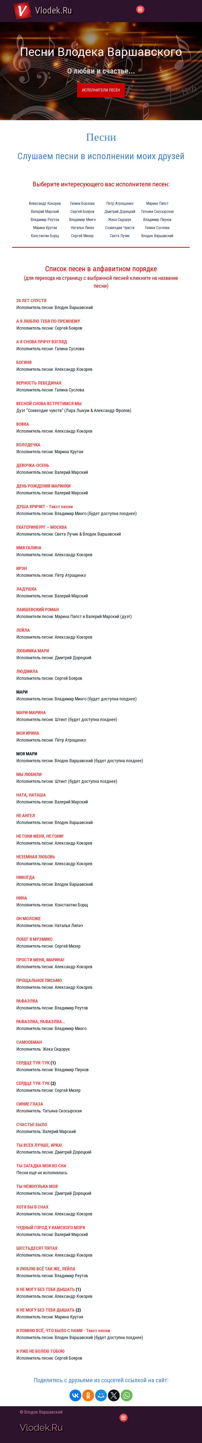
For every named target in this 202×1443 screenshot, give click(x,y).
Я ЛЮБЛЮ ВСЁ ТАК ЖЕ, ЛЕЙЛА (45, 1269)
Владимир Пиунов (157, 219)
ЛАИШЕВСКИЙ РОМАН (37, 609)
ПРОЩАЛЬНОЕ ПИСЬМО (39, 980)
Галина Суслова (157, 227)
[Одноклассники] (88, 1395)
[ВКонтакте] (75, 1395)
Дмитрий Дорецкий (119, 211)
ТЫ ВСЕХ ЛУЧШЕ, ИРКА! (39, 1145)
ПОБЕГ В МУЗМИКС (34, 939)
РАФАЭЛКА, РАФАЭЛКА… (40, 1021)
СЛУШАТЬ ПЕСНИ (101, 90)
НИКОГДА (25, 877)
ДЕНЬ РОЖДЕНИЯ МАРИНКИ (43, 486)
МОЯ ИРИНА (27, 733)
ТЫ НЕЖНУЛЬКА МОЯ (37, 1186)
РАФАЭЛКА (27, 1001)
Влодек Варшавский (157, 235)
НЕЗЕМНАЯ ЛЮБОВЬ (35, 857)
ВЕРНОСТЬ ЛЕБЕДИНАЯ (38, 383)
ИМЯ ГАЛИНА (28, 548)
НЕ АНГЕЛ (25, 815)
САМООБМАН (29, 1042)
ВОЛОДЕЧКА (28, 445)
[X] (114, 1395)
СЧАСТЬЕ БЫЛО (31, 1124)
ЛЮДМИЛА (27, 671)
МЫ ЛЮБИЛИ (29, 774)
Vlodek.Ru (53, 10)
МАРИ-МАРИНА (31, 712)
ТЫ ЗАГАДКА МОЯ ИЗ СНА (41, 1166)
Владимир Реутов (45, 219)
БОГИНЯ (24, 362)
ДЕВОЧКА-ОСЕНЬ (32, 465)
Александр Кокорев (45, 203)
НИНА (21, 898)
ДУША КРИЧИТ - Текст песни (44, 506)
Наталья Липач (82, 227)
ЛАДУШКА (26, 589)
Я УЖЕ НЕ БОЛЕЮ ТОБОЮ (40, 1351)
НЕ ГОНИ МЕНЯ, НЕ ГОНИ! (40, 836)
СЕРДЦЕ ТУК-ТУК (33, 1063)
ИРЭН (21, 568)
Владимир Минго (82, 219)
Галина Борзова (82, 203)
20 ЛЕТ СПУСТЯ (31, 300)
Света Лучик (120, 235)
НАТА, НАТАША (31, 795)
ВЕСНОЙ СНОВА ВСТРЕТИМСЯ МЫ (49, 403)
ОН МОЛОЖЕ (28, 918)
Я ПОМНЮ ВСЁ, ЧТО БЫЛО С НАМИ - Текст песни (63, 1330)
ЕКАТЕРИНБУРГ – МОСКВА (41, 527)
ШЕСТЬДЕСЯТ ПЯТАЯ (36, 1248)
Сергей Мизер (82, 235)
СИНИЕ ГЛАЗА (29, 1104)
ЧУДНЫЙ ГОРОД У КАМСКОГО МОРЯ (50, 1227)
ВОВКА (22, 424)
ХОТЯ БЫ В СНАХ (32, 1207)
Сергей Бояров (82, 211)
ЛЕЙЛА (23, 630)
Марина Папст (157, 203)
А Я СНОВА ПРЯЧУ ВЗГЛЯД (41, 342)
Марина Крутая (45, 227)
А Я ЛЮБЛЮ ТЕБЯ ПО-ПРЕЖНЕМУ (48, 321)
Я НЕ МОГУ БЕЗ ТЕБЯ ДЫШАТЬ (45, 1289)
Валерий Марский (45, 211)
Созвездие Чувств (120, 227)
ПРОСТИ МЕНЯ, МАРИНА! (40, 960)
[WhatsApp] (127, 1395)
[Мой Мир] (101, 1395)
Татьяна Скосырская (157, 211)
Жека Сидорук (119, 219)
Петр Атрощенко (120, 203)
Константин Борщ (45, 235)
